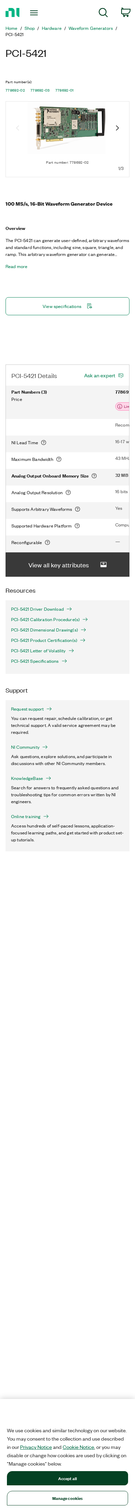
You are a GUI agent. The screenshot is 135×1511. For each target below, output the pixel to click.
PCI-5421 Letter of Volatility (38, 650)
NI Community (25, 747)
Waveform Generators (91, 28)
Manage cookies (67, 1498)
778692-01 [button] (64, 90)
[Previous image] (17, 128)
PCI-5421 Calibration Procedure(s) (45, 619)
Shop (30, 28)
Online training (25, 816)
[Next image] (117, 128)
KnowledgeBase (27, 778)
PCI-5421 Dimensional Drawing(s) (44, 630)
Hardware (52, 28)
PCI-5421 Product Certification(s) (44, 640)
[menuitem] (103, 14)
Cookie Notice (78, 1446)
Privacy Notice (36, 1446)
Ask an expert (99, 375)
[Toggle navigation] (35, 13)
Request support (27, 709)
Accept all (67, 1478)
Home (12, 28)
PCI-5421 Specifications (35, 661)
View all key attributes (58, 564)
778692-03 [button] (40, 90)
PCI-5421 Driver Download (37, 609)
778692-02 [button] (15, 90)
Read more (16, 266)
